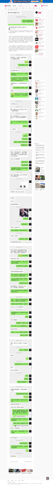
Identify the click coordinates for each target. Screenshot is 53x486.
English (45, 3)
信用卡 (12, 3)
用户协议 (11, 482)
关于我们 (9, 480)
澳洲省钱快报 (25, 483)
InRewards (38, 483)
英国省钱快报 (15, 483)
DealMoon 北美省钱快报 (8, 5)
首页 (5, 3)
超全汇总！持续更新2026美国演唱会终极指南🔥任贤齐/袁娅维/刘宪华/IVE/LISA (40, 161)
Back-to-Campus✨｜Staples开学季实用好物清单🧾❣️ (40, 152)
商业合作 (16, 480)
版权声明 (23, 480)
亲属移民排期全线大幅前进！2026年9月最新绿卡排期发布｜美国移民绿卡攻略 (40, 145)
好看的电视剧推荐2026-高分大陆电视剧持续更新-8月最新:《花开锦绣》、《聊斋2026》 (40, 158)
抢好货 (9, 3)
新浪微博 (41, 480)
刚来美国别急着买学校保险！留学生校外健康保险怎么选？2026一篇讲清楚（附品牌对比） (40, 155)
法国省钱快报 (19, 483)
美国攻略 (14, 3)
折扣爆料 (19, 3)
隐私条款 (14, 482)
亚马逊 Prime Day (34, 483)
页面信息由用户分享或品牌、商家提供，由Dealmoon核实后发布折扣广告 (15, 484)
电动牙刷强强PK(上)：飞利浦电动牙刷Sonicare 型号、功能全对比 (40, 150)
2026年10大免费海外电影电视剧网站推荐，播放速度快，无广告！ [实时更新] (40, 147)
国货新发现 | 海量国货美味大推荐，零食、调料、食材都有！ (30, 461)
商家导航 (21, 3)
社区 (16, 3)
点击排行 (7, 3)
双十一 (29, 483)
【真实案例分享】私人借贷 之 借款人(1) (14, 9)
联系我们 (38, 3)
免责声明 (19, 480)
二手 (23, 3)
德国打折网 (22, 483)
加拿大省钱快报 (11, 483)
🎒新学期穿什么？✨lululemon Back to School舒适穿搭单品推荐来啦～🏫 (40, 163)
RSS (43, 480)
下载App (42, 3)
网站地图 (8, 482)
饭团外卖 (25, 3)
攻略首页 (8, 9)
